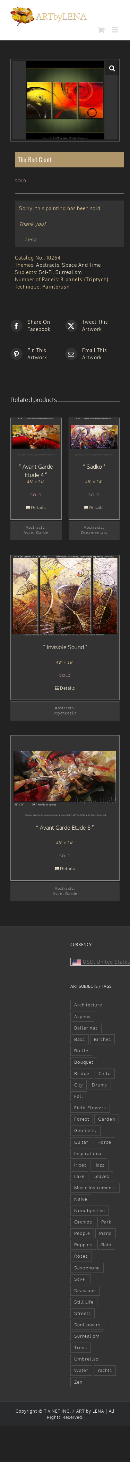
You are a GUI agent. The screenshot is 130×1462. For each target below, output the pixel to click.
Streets (82, 1313)
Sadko (94, 466)
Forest (81, 1119)
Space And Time (81, 265)
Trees (80, 1347)
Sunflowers (87, 1324)
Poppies (83, 1244)
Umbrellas (86, 1359)
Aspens (82, 1016)
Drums (99, 1085)
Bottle (81, 1050)
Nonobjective (89, 1210)
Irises (80, 1165)
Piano (105, 1233)
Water (81, 1370)
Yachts (104, 1370)
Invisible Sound (65, 647)
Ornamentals (94, 532)
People (82, 1233)
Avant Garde (36, 532)
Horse (104, 1142)
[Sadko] (94, 437)
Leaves (101, 1176)
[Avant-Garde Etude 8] (65, 776)
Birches (102, 1039)
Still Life (84, 1302)
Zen (78, 1382)
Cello (104, 1073)
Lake (79, 1176)
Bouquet (83, 1062)
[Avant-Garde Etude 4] (36, 437)
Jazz (100, 1165)
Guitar (81, 1142)
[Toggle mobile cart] (101, 29)
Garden (106, 1119)
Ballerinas (86, 1028)
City (78, 1085)
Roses (81, 1256)
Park (106, 1222)
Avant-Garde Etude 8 (65, 827)
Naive (80, 1199)
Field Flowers (90, 1107)
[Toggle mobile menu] (116, 29)
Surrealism (68, 272)
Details (38, 507)
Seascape (85, 1290)
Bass (79, 1039)
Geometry (85, 1130)
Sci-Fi (46, 272)
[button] (112, 68)
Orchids (83, 1222)
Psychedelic (65, 712)
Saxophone (87, 1267)
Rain (106, 1244)
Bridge (81, 1073)
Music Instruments (95, 1187)
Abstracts (47, 265)
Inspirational (88, 1153)
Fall (78, 1096)
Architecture (88, 1004)
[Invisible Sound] (65, 595)
